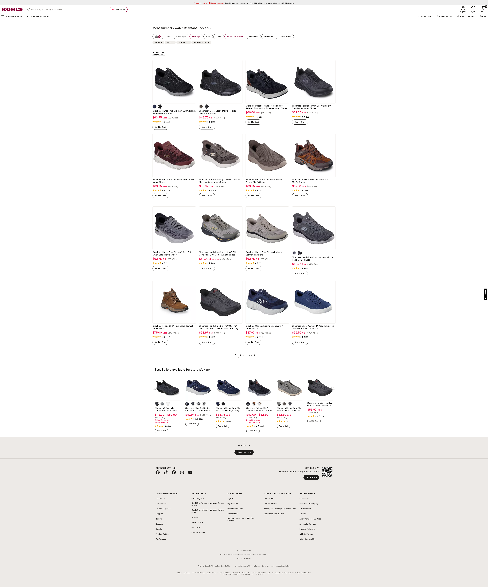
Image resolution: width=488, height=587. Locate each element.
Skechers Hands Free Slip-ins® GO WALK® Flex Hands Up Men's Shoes (219, 180)
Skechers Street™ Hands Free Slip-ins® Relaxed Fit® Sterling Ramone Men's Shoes (266, 107)
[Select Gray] (204, 408)
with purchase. (209, 3)
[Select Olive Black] (168, 408)
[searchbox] (66, 9)
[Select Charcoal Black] (300, 253)
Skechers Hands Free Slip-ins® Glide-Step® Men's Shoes (173, 180)
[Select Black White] (162, 408)
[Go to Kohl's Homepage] (12, 9)
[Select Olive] (201, 106)
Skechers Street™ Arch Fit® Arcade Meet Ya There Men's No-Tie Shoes (313, 331)
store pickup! (236, 3)
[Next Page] (249, 359)
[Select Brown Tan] (254, 408)
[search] (28, 9)
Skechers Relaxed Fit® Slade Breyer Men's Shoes (259, 413)
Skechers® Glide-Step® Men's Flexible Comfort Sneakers (217, 112)
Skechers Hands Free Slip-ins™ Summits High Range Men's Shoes (174, 112)
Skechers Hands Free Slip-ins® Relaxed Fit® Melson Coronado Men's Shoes (289, 413)
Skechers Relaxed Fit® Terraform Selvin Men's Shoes (311, 180)
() (168, 122)
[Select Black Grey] (290, 408)
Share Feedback (244, 456)
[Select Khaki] (284, 408)
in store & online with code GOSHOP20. (271, 3)
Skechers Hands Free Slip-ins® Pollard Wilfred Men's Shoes (264, 180)
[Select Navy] (154, 106)
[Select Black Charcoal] (160, 106)
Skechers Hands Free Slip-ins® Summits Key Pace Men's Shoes (313, 258)
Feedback (486, 294)
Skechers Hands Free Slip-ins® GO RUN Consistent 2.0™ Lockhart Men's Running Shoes (218, 331)
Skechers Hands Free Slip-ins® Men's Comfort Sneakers (264, 253)
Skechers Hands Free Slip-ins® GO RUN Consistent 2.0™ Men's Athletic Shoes (218, 253)
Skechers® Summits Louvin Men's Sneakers (166, 413)
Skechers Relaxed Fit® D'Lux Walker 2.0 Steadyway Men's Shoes (311, 107)
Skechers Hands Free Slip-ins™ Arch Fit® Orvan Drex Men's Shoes (172, 253)
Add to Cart (160, 127)
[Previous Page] (235, 359)
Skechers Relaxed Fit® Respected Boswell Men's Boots (172, 331)
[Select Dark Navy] (193, 408)
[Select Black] (207, 106)
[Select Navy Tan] (259, 408)
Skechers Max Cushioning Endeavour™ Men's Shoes (264, 331)
